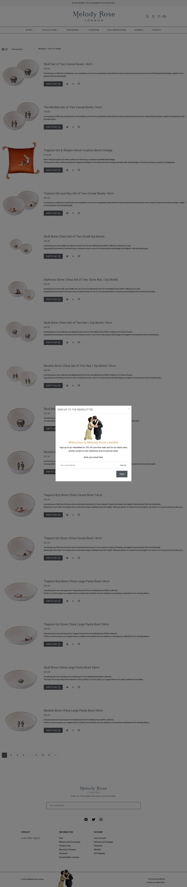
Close (122, 474)
